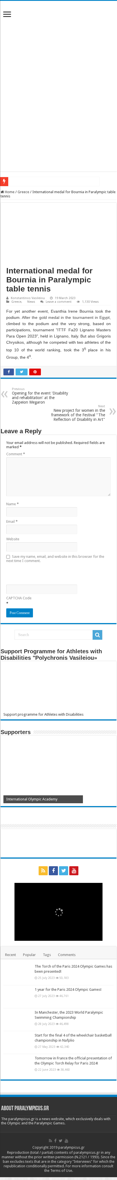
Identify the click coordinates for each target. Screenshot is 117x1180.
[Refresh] (47, 573)
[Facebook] (53, 870)
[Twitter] (63, 870)
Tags (47, 955)
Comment (15, 454)
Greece (23, 192)
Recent (10, 955)
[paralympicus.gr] (58, 44)
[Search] (97, 635)
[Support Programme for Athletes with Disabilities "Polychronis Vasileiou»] (58, 688)
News (31, 302)
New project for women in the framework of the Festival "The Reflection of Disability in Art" (78, 413)
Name (12, 504)
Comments (67, 955)
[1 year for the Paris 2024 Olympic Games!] (17, 996)
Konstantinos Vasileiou (28, 298)
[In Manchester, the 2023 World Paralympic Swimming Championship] (17, 1019)
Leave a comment (59, 302)
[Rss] (43, 870)
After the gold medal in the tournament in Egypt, (66, 317)
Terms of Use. (61, 1170)
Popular (29, 955)
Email (12, 521)
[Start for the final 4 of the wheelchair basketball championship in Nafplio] (17, 1042)
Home (9, 192)
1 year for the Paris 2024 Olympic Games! (68, 989)
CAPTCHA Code (19, 598)
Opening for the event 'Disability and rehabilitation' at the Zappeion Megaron (40, 395)
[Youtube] (73, 870)
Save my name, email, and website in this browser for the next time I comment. (55, 558)
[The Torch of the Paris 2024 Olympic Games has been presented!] (17, 973)
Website (12, 539)
